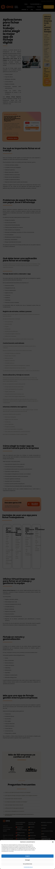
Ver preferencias (27, 864)
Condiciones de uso (28, 867)
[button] (53, 842)
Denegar (27, 860)
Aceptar (27, 856)
